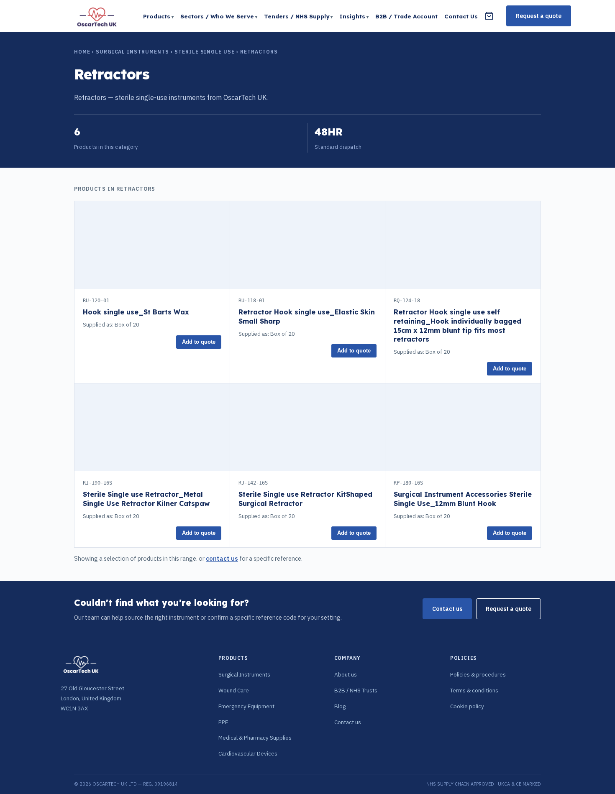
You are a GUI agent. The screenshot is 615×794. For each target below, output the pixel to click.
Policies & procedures (478, 674)
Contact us (447, 609)
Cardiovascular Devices (247, 753)
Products (156, 16)
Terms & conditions (474, 690)
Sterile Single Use (204, 52)
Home (82, 52)
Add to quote (198, 342)
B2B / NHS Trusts (355, 690)
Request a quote (538, 16)
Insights (352, 16)
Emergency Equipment (246, 706)
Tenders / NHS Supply (296, 16)
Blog (340, 706)
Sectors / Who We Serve (217, 16)
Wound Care (233, 690)
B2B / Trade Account (406, 16)
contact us (222, 558)
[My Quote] (489, 15)
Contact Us (461, 16)
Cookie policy (467, 706)
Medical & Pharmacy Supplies (255, 737)
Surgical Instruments (132, 52)
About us (345, 674)
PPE (223, 722)
